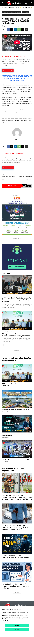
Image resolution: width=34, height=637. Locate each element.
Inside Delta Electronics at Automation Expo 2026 (15, 460)
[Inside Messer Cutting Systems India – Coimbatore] (17, 399)
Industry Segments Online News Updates (11, 12)
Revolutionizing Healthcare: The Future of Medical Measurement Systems (15, 586)
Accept (17, 625)
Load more (16, 592)
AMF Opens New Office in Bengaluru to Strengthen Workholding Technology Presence (16, 300)
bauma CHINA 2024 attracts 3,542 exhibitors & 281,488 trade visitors (25, 178)
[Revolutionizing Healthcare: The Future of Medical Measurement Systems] (17, 572)
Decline (17, 629)
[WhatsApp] (19, 29)
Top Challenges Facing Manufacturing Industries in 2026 (15, 557)
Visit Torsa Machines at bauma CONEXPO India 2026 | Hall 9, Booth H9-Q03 (16, 434)
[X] (11, 29)
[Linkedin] (15, 29)
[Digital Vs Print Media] (17, 187)
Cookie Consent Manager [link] (7, 609)
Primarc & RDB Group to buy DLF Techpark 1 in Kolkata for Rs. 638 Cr (9, 178)
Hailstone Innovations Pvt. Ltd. (10, 85)
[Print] (26, 29)
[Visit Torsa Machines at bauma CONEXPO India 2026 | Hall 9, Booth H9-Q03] (17, 423)
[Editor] (3, 26)
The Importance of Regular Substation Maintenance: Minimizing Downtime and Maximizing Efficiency (17, 497)
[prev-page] (3, 345)
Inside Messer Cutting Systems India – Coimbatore (15, 409)
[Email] (22, 29)
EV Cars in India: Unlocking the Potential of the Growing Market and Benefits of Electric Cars (17, 527)
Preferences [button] (5, 620)
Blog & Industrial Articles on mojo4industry (13, 469)
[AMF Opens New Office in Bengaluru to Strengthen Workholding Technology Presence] (17, 284)
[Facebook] (8, 29)
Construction (25, 12)
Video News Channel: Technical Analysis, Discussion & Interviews (16, 14)
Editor (6, 26)
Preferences (17, 633)
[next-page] (5, 345)
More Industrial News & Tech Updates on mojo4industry (16, 359)
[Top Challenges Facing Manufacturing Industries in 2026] (17, 544)
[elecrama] (17, 234)
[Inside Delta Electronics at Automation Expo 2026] (17, 449)
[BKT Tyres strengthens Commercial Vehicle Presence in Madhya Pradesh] (17, 320)
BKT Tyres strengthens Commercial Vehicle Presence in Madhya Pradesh (16, 335)
